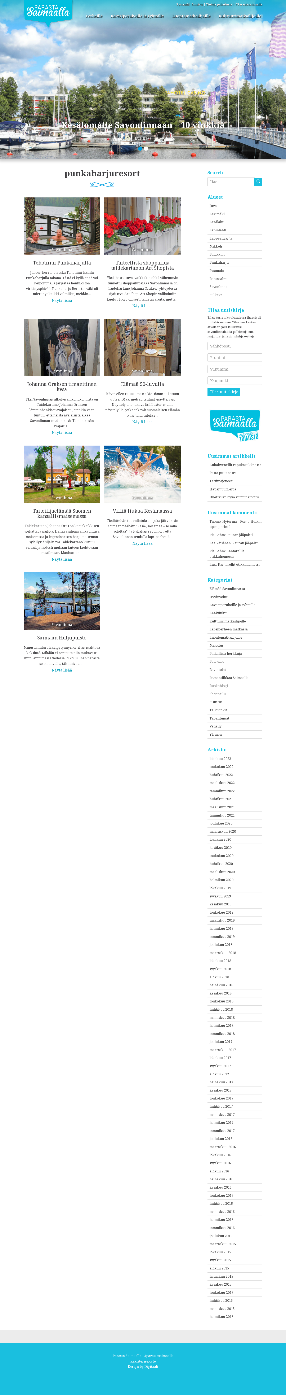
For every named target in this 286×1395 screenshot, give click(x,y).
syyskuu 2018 (220, 969)
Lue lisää (143, 138)
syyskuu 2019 (220, 896)
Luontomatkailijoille (191, 15)
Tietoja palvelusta (219, 4)
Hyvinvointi (219, 597)
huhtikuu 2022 (221, 775)
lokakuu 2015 (220, 1252)
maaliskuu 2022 (222, 782)
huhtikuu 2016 (221, 1203)
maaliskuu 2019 (222, 920)
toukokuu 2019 (221, 912)
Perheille (94, 15)
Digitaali (151, 1366)
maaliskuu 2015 (222, 1308)
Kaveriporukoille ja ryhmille (137, 15)
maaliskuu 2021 (222, 807)
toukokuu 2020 (221, 855)
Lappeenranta (221, 238)
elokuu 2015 (219, 1268)
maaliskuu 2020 (222, 872)
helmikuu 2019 (221, 928)
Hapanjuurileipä (223, 489)
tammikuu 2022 (222, 791)
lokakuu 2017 (220, 1057)
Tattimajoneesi (221, 481)
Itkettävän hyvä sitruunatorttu (234, 497)
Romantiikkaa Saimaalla (229, 677)
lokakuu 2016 (220, 1155)
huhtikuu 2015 (221, 1300)
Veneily (216, 726)
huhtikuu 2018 (221, 1009)
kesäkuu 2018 (221, 993)
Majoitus (216, 645)
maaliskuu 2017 (222, 1114)
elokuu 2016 (219, 1171)
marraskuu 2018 (223, 952)
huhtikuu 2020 (221, 863)
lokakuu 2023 (220, 758)
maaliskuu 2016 (222, 1211)
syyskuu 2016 (220, 1163)
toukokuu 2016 (221, 1195)
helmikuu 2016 (221, 1219)
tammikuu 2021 (222, 815)
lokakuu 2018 (220, 960)
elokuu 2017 (219, 1074)
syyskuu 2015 (220, 1260)
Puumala (217, 270)
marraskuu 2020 (223, 831)
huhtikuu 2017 (221, 1106)
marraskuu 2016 (223, 1147)
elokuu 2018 (219, 977)
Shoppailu (218, 694)
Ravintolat (218, 669)
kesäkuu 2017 (221, 1090)
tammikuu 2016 (222, 1227)
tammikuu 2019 (222, 936)
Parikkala (217, 254)
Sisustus (216, 702)
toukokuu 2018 (221, 1001)
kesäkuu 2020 (221, 847)
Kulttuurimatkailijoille (240, 15)
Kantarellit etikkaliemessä (239, 564)
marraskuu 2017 (223, 1050)
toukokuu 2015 (221, 1292)
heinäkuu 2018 (221, 985)
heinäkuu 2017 (221, 1082)
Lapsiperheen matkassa (229, 629)
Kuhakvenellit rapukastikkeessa (235, 465)
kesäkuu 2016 (221, 1187)
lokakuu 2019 (220, 888)
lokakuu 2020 (220, 839)
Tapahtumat (219, 718)
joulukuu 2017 (221, 1041)
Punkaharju (219, 262)
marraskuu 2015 (223, 1244)
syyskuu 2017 (220, 1066)
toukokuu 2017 (221, 1098)
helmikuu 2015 (221, 1316)
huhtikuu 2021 (221, 799)
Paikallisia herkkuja (226, 653)
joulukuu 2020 (221, 823)
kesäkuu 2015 (221, 1284)
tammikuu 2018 (222, 1033)
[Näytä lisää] (62, 247)
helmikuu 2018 (221, 1025)
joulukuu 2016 (221, 1138)
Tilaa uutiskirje (224, 391)
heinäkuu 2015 (221, 1276)
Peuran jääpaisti (240, 535)
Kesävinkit (218, 613)
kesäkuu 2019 (221, 904)
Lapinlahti (218, 230)
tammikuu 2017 (222, 1130)
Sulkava (216, 295)
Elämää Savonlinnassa (227, 588)
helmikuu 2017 (221, 1122)
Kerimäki (217, 214)
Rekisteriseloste (143, 1361)
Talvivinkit (218, 710)
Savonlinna (218, 286)
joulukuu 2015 (221, 1236)
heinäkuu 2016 (221, 1179)
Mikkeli (216, 246)
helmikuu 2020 (221, 880)
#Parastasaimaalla (249, 4)
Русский (182, 4)
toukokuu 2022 (221, 766)
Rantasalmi (218, 278)
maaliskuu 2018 (222, 1017)
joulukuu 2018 (221, 944)
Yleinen (216, 734)
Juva (213, 206)
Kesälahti (217, 222)
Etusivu (197, 4)
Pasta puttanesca (223, 473)
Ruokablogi (219, 685)
